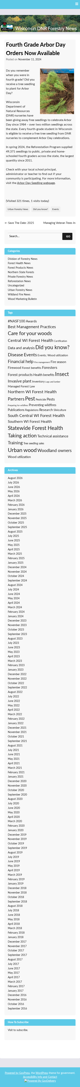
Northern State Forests (21, 272)
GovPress (24, 1073)
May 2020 (14, 812)
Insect (62, 374)
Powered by (12, 1073)
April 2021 (14, 763)
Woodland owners (54, 451)
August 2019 (15, 852)
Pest (30, 398)
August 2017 (15, 959)
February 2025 (16, 558)
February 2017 (16, 986)
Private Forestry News (20, 277)
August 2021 (15, 745)
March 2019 (15, 875)
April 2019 (14, 870)
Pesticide (41, 399)
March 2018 (15, 928)
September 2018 (17, 901)
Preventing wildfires (42, 405)
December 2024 (17, 567)
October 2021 (16, 736)
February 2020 (16, 826)
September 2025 (17, 527)
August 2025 (15, 531)
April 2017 (14, 977)
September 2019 (17, 848)
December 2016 (17, 995)
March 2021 (15, 768)
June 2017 (14, 968)
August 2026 (15, 478)
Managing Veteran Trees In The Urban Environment (59, 225)
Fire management (42, 362)
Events (55, 209)
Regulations (32, 410)
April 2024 (14, 603)
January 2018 (15, 937)
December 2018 (17, 888)
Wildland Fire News (19, 294)
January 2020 (15, 830)
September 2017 (17, 955)
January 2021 (15, 776)
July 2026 (13, 482)
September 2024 (17, 580)
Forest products (20, 375)
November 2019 (17, 839)
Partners (16, 399)
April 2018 (14, 924)
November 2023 (17, 625)
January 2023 (15, 670)
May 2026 (14, 491)
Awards (31, 321)
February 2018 (16, 933)
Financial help (20, 361)
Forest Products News (20, 268)
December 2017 (17, 942)
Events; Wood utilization (53, 355)
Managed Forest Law (21, 386)
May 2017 (14, 973)
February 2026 (16, 505)
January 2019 (15, 883)
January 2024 (15, 616)
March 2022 (15, 714)
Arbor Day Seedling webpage (36, 183)
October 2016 (16, 1004)
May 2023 (14, 652)
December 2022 (17, 674)
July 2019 (13, 857)
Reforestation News (19, 281)
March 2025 (15, 554)
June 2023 (14, 647)
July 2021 (13, 750)
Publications (16, 410)
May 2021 (14, 759)
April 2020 (14, 817)
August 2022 (15, 692)
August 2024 (15, 585)
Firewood (14, 367)
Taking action (22, 435)
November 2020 (17, 785)
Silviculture (60, 410)
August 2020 (15, 799)
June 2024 (14, 594)
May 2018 (14, 919)
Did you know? (40, 209)
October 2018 (16, 897)
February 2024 (16, 612)
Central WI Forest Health (30, 340)
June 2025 (14, 540)
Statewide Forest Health (35, 428)
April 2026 (14, 496)
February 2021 (16, 772)
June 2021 (14, 754)
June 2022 (14, 701)
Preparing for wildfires (18, 405)
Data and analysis (21, 348)
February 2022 (16, 719)
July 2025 (13, 536)
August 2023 (15, 638)
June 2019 (14, 861)
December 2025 (17, 513)
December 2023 (17, 620)
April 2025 (14, 549)
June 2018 (14, 915)
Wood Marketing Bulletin (22, 299)
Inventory (38, 381)
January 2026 (15, 509)
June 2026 (14, 487)
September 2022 (17, 687)
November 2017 (17, 946)
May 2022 (14, 705)
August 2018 (15, 906)
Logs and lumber (52, 382)
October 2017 (16, 950)
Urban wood (22, 450)
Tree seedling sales (33, 443)
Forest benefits (31, 367)
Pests (51, 399)
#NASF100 (16, 321)
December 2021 (17, 728)
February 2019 (16, 879)
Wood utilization (19, 457)
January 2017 (15, 991)
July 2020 (13, 803)
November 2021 (17, 732)
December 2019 (17, 835)
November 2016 (17, 999)
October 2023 (16, 629)
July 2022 (13, 696)
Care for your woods (30, 333)
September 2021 (17, 741)
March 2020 (15, 821)
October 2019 (16, 843)
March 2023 (15, 661)
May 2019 (14, 866)
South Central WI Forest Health (36, 416)
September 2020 (17, 794)
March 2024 (15, 607)
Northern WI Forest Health (32, 392)
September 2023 (17, 634)
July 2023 (13, 643)
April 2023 (14, 656)
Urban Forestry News (18, 209)
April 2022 (14, 710)
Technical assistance (52, 436)
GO (68, 236)
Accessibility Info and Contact (40, 1077)
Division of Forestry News (22, 259)
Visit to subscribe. (18, 1030)
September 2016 (17, 1008)
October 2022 (16, 683)
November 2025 (17, 518)
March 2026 (15, 500)
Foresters (49, 368)
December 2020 (17, 781)
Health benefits (43, 375)
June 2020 (14, 808)
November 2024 (17, 572)
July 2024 (13, 589)
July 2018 (13, 910)
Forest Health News (19, 263)
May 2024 (14, 598)
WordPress (42, 1073)
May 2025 (14, 545)
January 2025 (15, 563)
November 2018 (17, 892)
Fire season (58, 362)
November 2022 (17, 679)
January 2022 (15, 723)
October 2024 (16, 576)
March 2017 (15, 982)
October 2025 (16, 522)
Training (15, 443)
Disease (15, 355)
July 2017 (13, 964)
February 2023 (16, 665)
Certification (60, 341)
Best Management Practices (32, 327)
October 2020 (16, 790)
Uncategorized (16, 285)
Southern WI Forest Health (30, 422)
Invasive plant (19, 381)
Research (46, 410)
